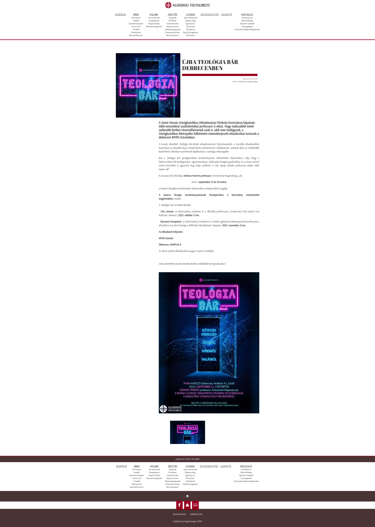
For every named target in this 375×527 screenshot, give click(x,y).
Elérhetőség (247, 20)
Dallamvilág (190, 20)
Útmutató (190, 26)
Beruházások (173, 35)
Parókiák (173, 20)
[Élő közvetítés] (187, 505)
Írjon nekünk (179, 514)
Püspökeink (154, 20)
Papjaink (172, 18)
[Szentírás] (195, 505)
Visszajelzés (247, 26)
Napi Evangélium (190, 32)
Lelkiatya (226, 14)
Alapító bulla (154, 23)
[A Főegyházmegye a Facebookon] (179, 505)
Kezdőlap (120, 14)
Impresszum (247, 18)
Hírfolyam (136, 18)
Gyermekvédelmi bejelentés (247, 29)
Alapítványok (172, 26)
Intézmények (172, 23)
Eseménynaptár (136, 23)
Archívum (136, 26)
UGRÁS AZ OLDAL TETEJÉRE (188, 459)
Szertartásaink (190, 18)
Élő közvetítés (210, 14)
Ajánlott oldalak (247, 23)
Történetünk (154, 18)
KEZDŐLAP (121, 466)
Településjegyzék (172, 29)
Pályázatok (136, 32)
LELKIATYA (226, 466)
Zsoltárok (190, 29)
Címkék (136, 29)
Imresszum (246, 469)
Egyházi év (190, 23)
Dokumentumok (172, 32)
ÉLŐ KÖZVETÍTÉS (209, 466)
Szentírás (190, 35)
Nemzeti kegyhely (154, 26)
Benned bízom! (136, 35)
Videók (136, 20)
